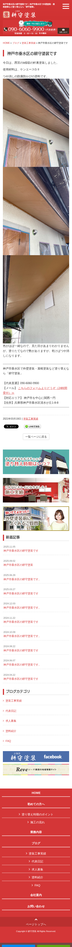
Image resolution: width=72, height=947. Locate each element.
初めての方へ (36, 804)
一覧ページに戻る (36, 436)
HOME (6, 43)
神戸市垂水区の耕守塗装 (18, 563)
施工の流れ (37, 822)
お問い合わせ (36, 906)
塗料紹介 (11, 731)
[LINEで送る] (32, 426)
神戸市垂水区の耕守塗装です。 (22, 577)
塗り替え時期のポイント (37, 814)
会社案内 (36, 895)
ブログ (15, 43)
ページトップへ (36, 924)
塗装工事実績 (29, 43)
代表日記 (11, 710)
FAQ (8, 740)
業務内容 (36, 832)
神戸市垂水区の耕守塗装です (20, 548)
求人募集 (11, 720)
